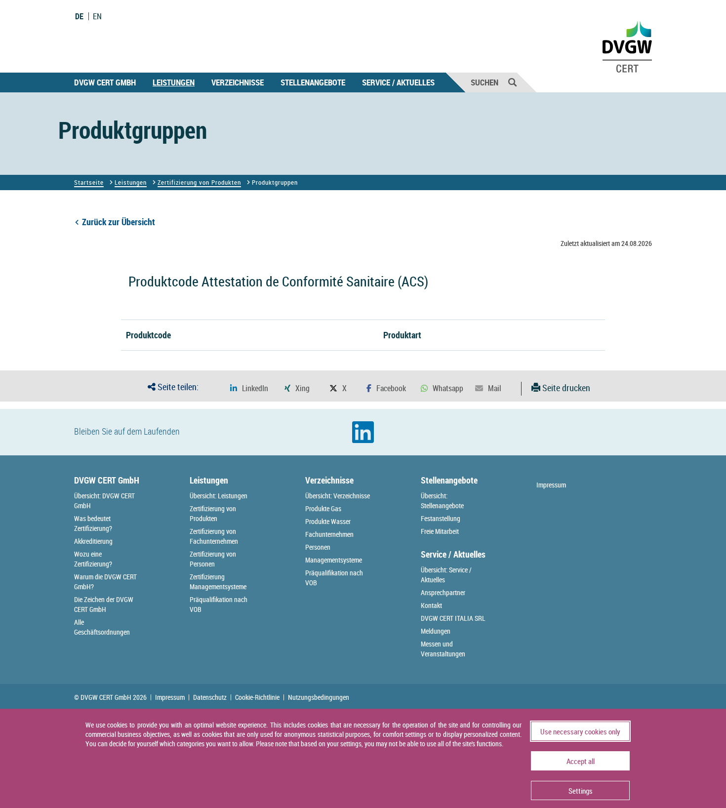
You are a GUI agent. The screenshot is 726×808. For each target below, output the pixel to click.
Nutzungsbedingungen (318, 697)
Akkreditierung (93, 541)
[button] (249, 388)
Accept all (580, 761)
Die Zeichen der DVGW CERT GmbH (103, 604)
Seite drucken (565, 388)
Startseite (89, 182)
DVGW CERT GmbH (105, 82)
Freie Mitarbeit (440, 531)
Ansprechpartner (443, 592)
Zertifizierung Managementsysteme (218, 581)
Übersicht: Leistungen (218, 495)
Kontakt (431, 605)
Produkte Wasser (328, 521)
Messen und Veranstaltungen (443, 648)
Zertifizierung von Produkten (199, 182)
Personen (317, 547)
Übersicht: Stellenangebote (442, 500)
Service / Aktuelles (398, 82)
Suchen (484, 82)
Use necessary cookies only (580, 731)
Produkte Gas (323, 508)
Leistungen (174, 82)
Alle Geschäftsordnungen (102, 627)
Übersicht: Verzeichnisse (337, 495)
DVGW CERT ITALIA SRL (453, 618)
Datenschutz (210, 697)
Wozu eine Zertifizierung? (93, 558)
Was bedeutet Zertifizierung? (93, 523)
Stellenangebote (313, 82)
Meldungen (435, 631)
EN (97, 16)
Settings (580, 791)
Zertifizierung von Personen (213, 558)
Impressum (551, 484)
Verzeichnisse (237, 82)
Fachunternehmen (329, 534)
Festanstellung (440, 518)
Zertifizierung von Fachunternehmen (214, 536)
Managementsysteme (333, 560)
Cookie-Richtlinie (257, 697)
